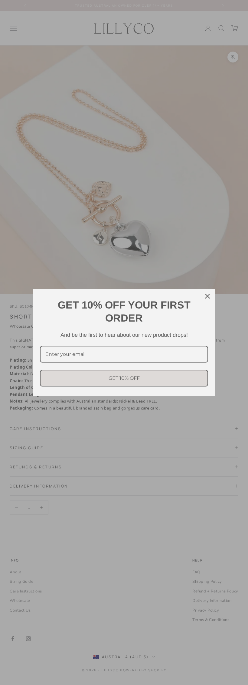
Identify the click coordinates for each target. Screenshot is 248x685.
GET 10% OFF (124, 378)
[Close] (207, 296)
